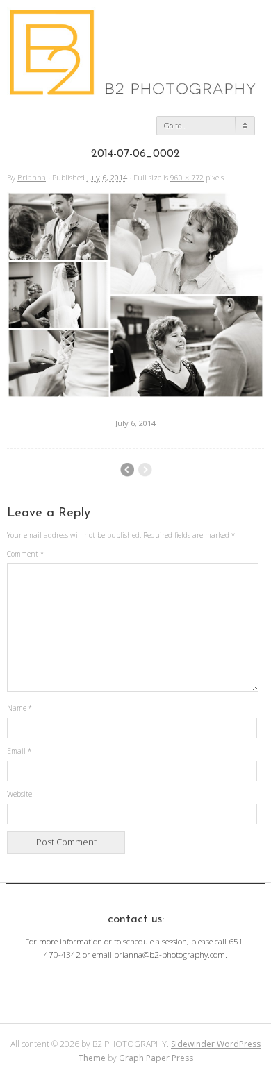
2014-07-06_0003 (127, 470)
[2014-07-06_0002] (135, 395)
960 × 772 (187, 177)
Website (19, 794)
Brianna (31, 177)
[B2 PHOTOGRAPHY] (135, 90)
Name (19, 708)
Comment (25, 554)
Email (19, 751)
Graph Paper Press (156, 1058)
